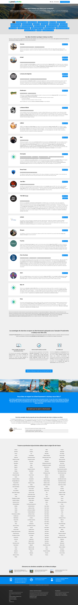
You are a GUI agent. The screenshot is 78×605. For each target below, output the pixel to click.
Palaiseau (46, 500)
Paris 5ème (47, 535)
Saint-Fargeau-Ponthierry (62, 471)
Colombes (16, 527)
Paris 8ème (47, 541)
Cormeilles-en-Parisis (16, 535)
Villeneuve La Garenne (62, 533)
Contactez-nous (11, 601)
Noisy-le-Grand (46, 488)
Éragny (16, 556)
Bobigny (16, 471)
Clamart (16, 521)
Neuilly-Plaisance (47, 478)
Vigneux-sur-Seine (62, 527)
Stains (62, 504)
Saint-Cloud (62, 463)
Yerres (62, 554)
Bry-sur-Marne (15, 490)
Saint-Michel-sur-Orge (62, 480)
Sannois (62, 486)
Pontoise (46, 552)
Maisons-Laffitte (31, 543)
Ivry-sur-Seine (31, 488)
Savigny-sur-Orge (62, 494)
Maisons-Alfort (31, 541)
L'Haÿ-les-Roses (31, 531)
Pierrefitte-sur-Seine (46, 545)
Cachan (16, 494)
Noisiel (47, 486)
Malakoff (31, 545)
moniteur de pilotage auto (15, 26)
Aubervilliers (16, 463)
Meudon (46, 451)
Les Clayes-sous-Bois (31, 519)
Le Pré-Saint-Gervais (31, 515)
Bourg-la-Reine (15, 482)
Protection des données (12, 597)
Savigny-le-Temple (62, 492)
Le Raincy (31, 517)
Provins (46, 554)
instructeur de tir (36, 24)
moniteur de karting (63, 24)
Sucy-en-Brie (62, 506)
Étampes (31, 451)
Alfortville (16, 451)
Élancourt (16, 552)
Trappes (62, 515)
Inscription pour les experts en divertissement (39, 409)
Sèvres (62, 500)
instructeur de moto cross (27, 24)
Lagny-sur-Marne (31, 498)
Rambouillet (62, 451)
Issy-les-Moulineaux (31, 486)
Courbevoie (16, 539)
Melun (47, 449)
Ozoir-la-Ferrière (46, 498)
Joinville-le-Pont (31, 490)
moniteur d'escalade (12, 28)
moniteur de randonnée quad (40, 26)
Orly (46, 492)
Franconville (31, 461)
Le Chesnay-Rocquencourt (31, 504)
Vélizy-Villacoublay (62, 523)
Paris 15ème (47, 515)
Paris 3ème (47, 531)
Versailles (62, 525)
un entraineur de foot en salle (48, 30)
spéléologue (39, 30)
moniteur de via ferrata (63, 26)
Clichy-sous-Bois (16, 525)
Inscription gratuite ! (65, 1)
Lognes (31, 537)
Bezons (16, 469)
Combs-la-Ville (15, 529)
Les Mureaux (31, 523)
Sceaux (62, 496)
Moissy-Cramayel (47, 455)
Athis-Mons (16, 461)
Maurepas (31, 552)
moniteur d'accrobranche (54, 24)
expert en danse (52, 22)
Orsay (47, 494)
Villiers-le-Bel (62, 545)
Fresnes (31, 463)
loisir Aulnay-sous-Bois (33, 597)
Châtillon (15, 506)
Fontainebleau (31, 455)
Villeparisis (62, 539)
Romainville (62, 457)
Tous (14, 22)
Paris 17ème (47, 519)
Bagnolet (15, 467)
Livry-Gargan (31, 535)
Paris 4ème (47, 533)
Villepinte (62, 541)
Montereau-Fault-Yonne (47, 457)
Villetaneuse (62, 543)
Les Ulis (31, 527)
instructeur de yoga (44, 24)
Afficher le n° (65, 59)
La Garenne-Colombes (31, 496)
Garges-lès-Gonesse (31, 469)
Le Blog (52, 1)
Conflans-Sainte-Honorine (16, 531)
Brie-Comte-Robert (16, 486)
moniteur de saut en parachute (51, 26)
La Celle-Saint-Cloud (31, 494)
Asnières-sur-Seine (16, 459)
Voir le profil (65, 44)
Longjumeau (31, 539)
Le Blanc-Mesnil (31, 500)
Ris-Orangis (62, 453)
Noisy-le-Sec (47, 490)
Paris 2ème (47, 529)
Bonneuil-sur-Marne (16, 478)
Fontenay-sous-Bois (31, 459)
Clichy (16, 523)
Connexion (57, 1)
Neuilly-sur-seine (47, 482)
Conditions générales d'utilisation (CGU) (15, 596)
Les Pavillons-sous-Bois (31, 525)
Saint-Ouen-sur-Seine (62, 484)
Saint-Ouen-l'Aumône (62, 482)
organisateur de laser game (49, 28)
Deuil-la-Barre (16, 545)
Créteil (16, 541)
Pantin (47, 502)
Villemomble (62, 531)
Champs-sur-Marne (16, 500)
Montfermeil (47, 459)
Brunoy (16, 488)
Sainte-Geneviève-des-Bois (62, 469)
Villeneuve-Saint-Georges (62, 537)
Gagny (31, 465)
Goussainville (31, 478)
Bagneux (15, 465)
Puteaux (62, 449)
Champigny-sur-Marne (16, 498)
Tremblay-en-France (62, 517)
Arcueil (16, 455)
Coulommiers (16, 537)
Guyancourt (31, 480)
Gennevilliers (31, 471)
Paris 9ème (47, 543)
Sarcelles (62, 488)
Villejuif (62, 529)
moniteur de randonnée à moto (27, 26)
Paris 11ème (47, 508)
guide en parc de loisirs (61, 22)
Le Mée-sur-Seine (31, 508)
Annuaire (10, 593)
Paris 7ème (47, 539)
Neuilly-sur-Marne (47, 480)
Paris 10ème (47, 506)
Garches (31, 467)
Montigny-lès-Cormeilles (47, 465)
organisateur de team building (30, 30)
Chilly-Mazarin (16, 517)
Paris (47, 504)
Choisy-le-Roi (16, 519)
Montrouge (47, 471)
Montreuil (46, 469)
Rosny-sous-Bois (62, 459)
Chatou (16, 508)
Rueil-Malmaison (62, 461)
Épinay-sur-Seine (16, 554)
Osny (47, 496)
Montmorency (46, 467)
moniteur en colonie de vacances (24, 28)
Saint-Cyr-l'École (62, 465)
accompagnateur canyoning (21, 22)
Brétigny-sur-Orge (16, 484)
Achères (15, 449)
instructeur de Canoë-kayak (16, 24)
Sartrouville (62, 490)
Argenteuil (16, 457)
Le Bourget (31, 502)
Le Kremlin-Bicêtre (31, 506)
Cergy (16, 496)
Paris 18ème (47, 521)
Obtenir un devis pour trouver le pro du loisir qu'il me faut (39, 371)
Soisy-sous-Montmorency (62, 502)
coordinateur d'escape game (43, 22)
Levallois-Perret (31, 529)
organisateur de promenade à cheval (62, 28)
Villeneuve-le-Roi (62, 535)
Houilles (31, 484)
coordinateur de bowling (32, 22)
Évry (31, 453)
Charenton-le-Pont (16, 502)
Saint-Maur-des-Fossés (62, 478)
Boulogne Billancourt (15, 480)
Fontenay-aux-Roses (31, 457)
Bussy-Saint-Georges (16, 492)
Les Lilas (31, 521)
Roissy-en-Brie (62, 455)
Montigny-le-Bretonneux (47, 463)
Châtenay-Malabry (16, 504)
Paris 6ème (47, 537)
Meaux (31, 554)
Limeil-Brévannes (31, 533)
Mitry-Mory (47, 453)
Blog (9, 600)
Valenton (62, 519)
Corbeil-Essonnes (16, 533)
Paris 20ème (47, 527)
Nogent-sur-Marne (47, 484)
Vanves (62, 521)
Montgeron (47, 461)
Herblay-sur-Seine (31, 482)
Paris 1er (46, 525)
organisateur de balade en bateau (37, 28)
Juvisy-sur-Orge (31, 492)
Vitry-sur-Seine (62, 552)
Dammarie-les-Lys (16, 543)
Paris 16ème (47, 517)
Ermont (31, 449)
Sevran (62, 498)
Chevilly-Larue (16, 515)
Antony (16, 453)
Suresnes (62, 508)
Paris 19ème (47, 523)
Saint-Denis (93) (62, 467)
